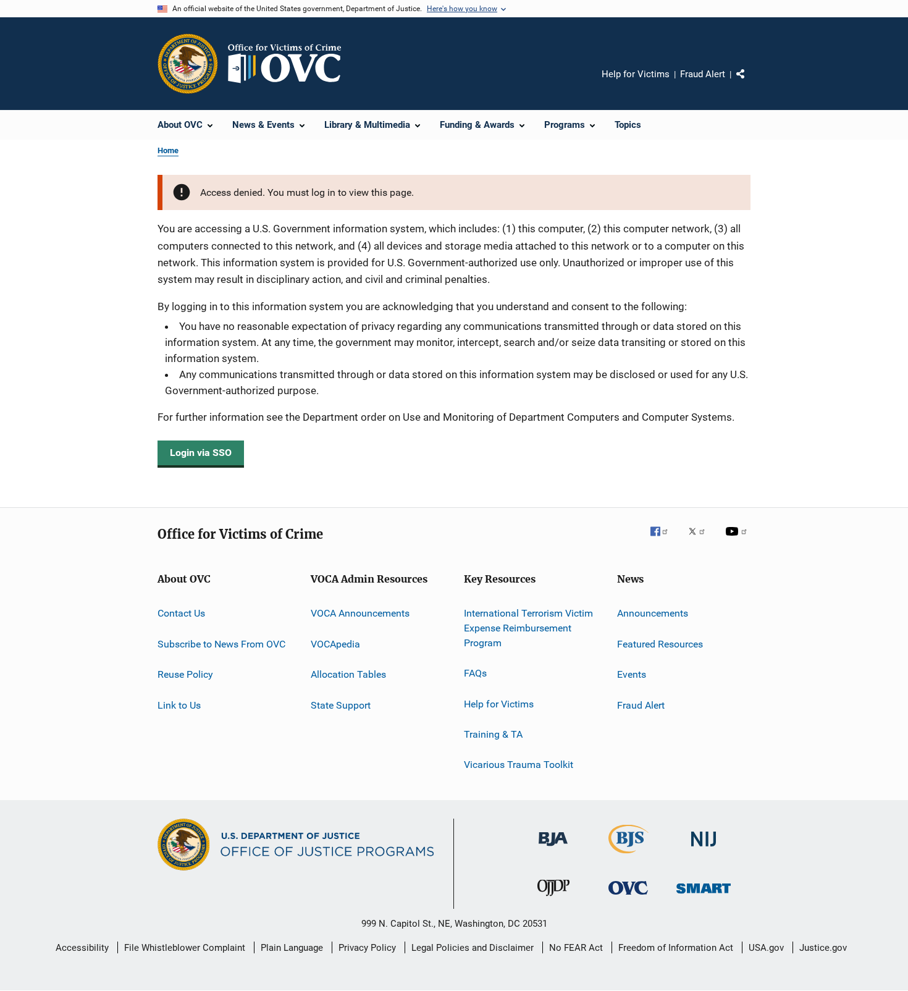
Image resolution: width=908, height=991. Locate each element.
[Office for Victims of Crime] (628, 897)
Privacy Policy (367, 947)
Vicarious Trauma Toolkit (518, 764)
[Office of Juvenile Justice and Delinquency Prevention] (553, 898)
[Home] (289, 63)
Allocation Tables (348, 674)
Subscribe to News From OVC (221, 644)
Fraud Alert (702, 74)
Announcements (652, 613)
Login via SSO (201, 452)
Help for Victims (636, 74)
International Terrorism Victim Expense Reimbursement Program (528, 628)
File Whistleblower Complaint (184, 947)
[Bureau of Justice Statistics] (628, 855)
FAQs (475, 673)
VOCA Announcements (360, 613)
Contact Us (181, 613)
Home (168, 150)
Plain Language (292, 947)
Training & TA (493, 734)
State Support (341, 705)
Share (750, 83)
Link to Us (179, 705)
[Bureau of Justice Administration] (553, 848)
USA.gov (766, 947)
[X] (701, 540)
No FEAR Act (576, 947)
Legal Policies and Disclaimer (472, 947)
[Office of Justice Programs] (188, 63)
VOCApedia (335, 644)
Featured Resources (660, 644)
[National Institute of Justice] (703, 848)
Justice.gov (823, 947)
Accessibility (82, 947)
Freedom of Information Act (675, 947)
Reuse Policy (185, 674)
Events (631, 674)
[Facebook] (664, 540)
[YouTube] (738, 540)
